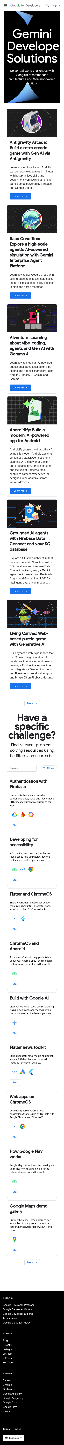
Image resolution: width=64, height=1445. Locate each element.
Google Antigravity (13, 1398)
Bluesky (7, 1345)
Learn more (20, 196)
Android (7, 1380)
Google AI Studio (12, 1393)
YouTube (8, 1362)
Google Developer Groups (18, 1309)
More (32, 703)
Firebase (8, 1389)
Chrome (7, 1384)
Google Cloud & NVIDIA (16, 1322)
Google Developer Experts (18, 1313)
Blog (5, 1340)
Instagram (8, 1349)
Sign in (56, 5)
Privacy (17, 1429)
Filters (48, 768)
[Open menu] (5, 5)
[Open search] (47, 5)
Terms (6, 1429)
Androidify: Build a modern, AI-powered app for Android (29, 435)
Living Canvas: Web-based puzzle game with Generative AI (29, 639)
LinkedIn (7, 1353)
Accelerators (10, 1318)
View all (7, 1411)
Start (15, 825)
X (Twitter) (9, 1358)
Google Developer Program (18, 1305)
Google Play (10, 1407)
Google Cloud (10, 1402)
